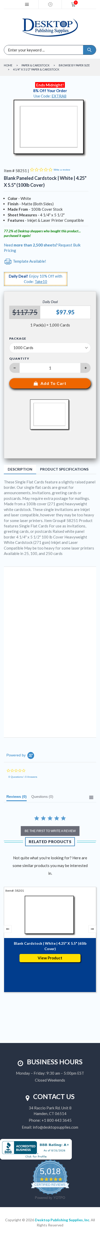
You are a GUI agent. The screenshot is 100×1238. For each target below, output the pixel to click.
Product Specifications (64, 469)
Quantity (19, 358)
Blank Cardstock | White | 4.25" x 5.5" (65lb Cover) (50, 946)
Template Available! (29, 261)
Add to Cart (53, 383)
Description (20, 469)
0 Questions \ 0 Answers (22, 776)
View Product (50, 958)
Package (17, 338)
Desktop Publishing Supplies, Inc (62, 1220)
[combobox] (27, 50)
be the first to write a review (50, 831)
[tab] (16, 797)
